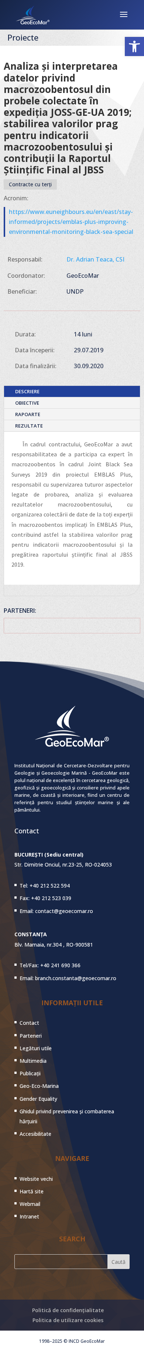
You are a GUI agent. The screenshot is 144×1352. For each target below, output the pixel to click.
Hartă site (32, 1191)
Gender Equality (38, 1098)
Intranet (29, 1216)
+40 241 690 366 (60, 965)
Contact (29, 1022)
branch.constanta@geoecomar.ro (75, 978)
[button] (134, 46)
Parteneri (31, 1035)
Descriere (27, 391)
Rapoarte (27, 414)
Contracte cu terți (30, 184)
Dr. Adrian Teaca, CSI (95, 259)
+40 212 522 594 (50, 885)
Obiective (27, 403)
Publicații (30, 1073)
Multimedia (33, 1060)
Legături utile (36, 1048)
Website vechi (36, 1178)
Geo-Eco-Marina (39, 1085)
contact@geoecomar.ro (64, 910)
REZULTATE (29, 425)
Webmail (30, 1203)
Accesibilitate (35, 1133)
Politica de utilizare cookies (67, 1320)
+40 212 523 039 (51, 898)
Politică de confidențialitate (68, 1310)
